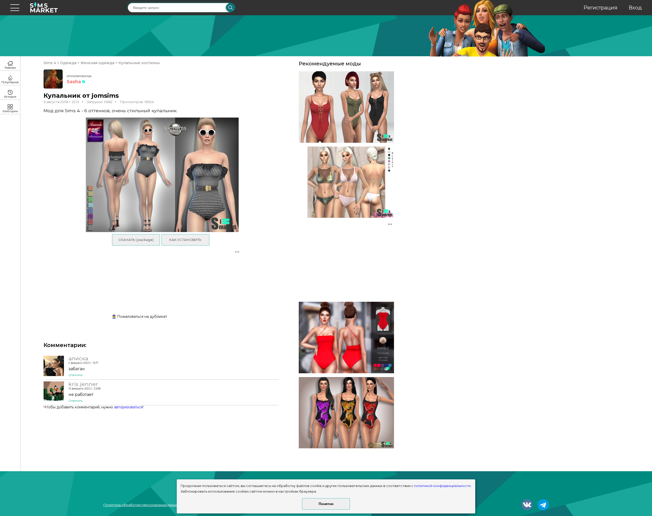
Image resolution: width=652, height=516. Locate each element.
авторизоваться (128, 407)
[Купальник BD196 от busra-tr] (346, 337)
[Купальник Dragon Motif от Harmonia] (346, 413)
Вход (635, 8)
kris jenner (83, 383)
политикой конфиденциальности (442, 486)
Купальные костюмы (138, 63)
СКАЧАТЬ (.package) (136, 240)
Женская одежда (97, 63)
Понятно (326, 504)
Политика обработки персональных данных (141, 505)
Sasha (74, 81)
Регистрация (600, 8)
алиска (78, 358)
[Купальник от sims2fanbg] (346, 182)
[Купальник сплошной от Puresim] (346, 107)
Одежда (68, 63)
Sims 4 (50, 63)
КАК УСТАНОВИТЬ (185, 240)
